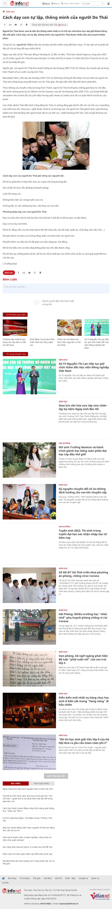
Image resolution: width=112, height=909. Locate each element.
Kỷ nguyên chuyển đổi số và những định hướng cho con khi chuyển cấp (83, 490)
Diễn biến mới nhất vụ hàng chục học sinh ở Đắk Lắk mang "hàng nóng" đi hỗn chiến (84, 701)
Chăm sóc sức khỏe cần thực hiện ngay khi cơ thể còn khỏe (69, 342)
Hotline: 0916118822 (71, 3)
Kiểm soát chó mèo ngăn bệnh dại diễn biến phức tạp (27, 854)
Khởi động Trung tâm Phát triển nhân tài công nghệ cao (42, 342)
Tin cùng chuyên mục (16, 354)
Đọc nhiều (15, 783)
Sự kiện (5, 883)
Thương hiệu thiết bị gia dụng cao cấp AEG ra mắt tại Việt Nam (14, 342)
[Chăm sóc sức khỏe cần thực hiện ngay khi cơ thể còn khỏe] (69, 327)
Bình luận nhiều (41, 783)
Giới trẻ (58, 878)
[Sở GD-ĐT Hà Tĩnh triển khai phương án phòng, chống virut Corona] (29, 585)
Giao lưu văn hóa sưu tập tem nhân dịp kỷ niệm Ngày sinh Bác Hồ (83, 407)
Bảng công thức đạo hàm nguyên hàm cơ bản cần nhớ (28, 789)
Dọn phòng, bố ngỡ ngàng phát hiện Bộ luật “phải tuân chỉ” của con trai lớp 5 (83, 659)
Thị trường (25, 878)
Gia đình (48, 878)
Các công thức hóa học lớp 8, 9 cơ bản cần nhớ (24, 847)
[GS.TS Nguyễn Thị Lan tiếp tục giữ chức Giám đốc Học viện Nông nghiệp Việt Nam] (96, 327)
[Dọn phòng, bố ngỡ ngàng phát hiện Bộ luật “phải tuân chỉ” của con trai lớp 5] (29, 668)
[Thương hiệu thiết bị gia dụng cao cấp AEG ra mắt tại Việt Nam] (15, 327)
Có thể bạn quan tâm (16, 314)
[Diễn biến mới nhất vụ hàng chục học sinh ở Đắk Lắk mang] (29, 710)
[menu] (5, 3)
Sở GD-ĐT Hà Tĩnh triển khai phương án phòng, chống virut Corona (83, 574)
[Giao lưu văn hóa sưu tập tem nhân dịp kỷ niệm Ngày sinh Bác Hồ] (29, 418)
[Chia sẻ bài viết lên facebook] (5, 25)
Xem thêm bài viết (56, 776)
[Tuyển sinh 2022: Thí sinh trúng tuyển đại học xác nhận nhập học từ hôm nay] (29, 543)
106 (50, 847)
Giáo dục (10, 12)
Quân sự (95, 878)
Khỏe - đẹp (70, 878)
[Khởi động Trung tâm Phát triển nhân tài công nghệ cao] (42, 327)
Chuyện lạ (83, 878)
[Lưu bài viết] (27, 25)
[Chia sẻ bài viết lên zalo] (10, 25)
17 (21, 811)
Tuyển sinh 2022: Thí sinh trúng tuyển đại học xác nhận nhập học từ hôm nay (83, 534)
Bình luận (9, 273)
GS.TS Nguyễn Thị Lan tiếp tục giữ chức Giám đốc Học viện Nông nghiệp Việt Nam (84, 367)
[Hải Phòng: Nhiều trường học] (29, 627)
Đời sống (12, 878)
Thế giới (36, 878)
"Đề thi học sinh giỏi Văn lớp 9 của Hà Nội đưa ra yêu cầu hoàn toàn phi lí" (84, 741)
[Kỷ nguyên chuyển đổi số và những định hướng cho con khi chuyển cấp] (29, 501)
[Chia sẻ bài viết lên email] (16, 25)
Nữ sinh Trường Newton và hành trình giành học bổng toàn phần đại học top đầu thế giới (83, 450)
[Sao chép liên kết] (21, 25)
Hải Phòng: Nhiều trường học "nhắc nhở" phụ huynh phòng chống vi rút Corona (83, 617)
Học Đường (64, 443)
